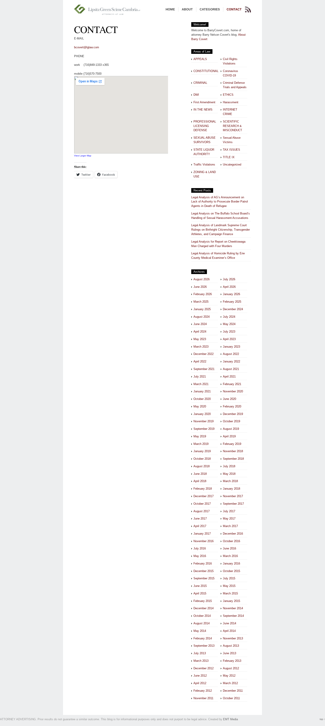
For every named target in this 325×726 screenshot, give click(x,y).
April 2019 (229, 436)
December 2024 (233, 309)
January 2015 (231, 601)
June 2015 (200, 586)
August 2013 (231, 645)
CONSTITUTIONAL (205, 71)
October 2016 (231, 541)
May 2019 (199, 436)
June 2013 (229, 653)
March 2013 (200, 660)
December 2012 (203, 668)
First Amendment (204, 102)
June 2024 (200, 324)
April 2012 (199, 683)
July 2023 (229, 331)
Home (170, 9)
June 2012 (200, 675)
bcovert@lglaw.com (86, 47)
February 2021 (232, 384)
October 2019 (231, 421)
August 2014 (201, 623)
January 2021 (202, 391)
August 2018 (201, 466)
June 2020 (229, 399)
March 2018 (230, 481)
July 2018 (229, 466)
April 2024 (199, 331)
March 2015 (230, 593)
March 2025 (200, 301)
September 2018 (233, 458)
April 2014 (229, 631)
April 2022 (199, 361)
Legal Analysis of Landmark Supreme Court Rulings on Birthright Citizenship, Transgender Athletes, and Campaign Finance (220, 230)
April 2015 (199, 593)
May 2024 (229, 324)
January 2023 (231, 346)
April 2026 (229, 286)
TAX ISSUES (231, 149)
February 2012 (202, 690)
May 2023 (199, 339)
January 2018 (231, 488)
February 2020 (232, 406)
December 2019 (233, 414)
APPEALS (200, 59)
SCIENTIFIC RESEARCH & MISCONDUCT (232, 126)
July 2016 (199, 548)
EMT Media (230, 719)
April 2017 (199, 526)
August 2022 (231, 354)
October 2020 (202, 399)
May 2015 (229, 586)
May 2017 (229, 518)
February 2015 (202, 601)
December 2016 (233, 533)
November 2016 (203, 541)
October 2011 (231, 698)
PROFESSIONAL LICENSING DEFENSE (204, 126)
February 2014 (202, 638)
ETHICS (228, 94)
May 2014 (199, 631)
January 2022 (231, 361)
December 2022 (203, 354)
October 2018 (202, 458)
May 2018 (229, 473)
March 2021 (200, 384)
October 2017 (202, 503)
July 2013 (199, 653)
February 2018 (202, 488)
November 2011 (203, 698)
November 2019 (203, 421)
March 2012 (230, 683)
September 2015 (203, 578)
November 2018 (233, 451)
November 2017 (233, 496)
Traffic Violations (204, 164)
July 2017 (229, 511)
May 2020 (199, 406)
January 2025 (202, 309)
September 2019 (203, 428)
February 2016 (202, 563)
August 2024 (201, 316)
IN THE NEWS (202, 109)
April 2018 (199, 481)
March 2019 (200, 444)
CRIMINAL (200, 82)
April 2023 (229, 339)
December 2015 (203, 571)
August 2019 (231, 428)
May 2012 (229, 675)
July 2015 (229, 578)
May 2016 (199, 556)
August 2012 (231, 668)
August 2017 (201, 511)
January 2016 (231, 563)
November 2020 (233, 391)
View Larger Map (82, 155)
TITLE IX (229, 157)
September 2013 (203, 645)
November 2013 (233, 638)
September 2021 (203, 369)
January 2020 (202, 414)
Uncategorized (232, 164)
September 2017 (233, 503)
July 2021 (199, 376)
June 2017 (200, 518)
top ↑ (322, 719)
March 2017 (230, 526)
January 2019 (202, 451)
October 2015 (231, 571)
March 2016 (230, 556)
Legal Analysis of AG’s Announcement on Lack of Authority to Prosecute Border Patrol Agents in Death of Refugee (219, 202)
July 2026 (229, 279)
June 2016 (229, 548)
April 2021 (229, 376)
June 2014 (229, 623)
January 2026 (231, 294)
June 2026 (200, 286)
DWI (196, 94)
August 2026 (201, 279)
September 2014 (233, 615)
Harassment (230, 102)
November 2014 (233, 608)
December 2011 (233, 690)
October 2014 (202, 615)
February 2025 (232, 301)
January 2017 (202, 533)
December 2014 (203, 608)
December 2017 (203, 496)
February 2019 (232, 444)
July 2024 (229, 316)
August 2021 (231, 369)
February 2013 (232, 660)
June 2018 (200, 473)
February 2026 (202, 294)
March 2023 (200, 346)
